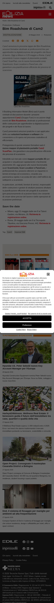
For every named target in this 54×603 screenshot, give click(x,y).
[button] (48, 274)
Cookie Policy (21, 330)
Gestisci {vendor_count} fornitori (16, 314)
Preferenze (27, 325)
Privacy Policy (32, 330)
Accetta (27, 318)
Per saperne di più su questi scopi (39, 314)
